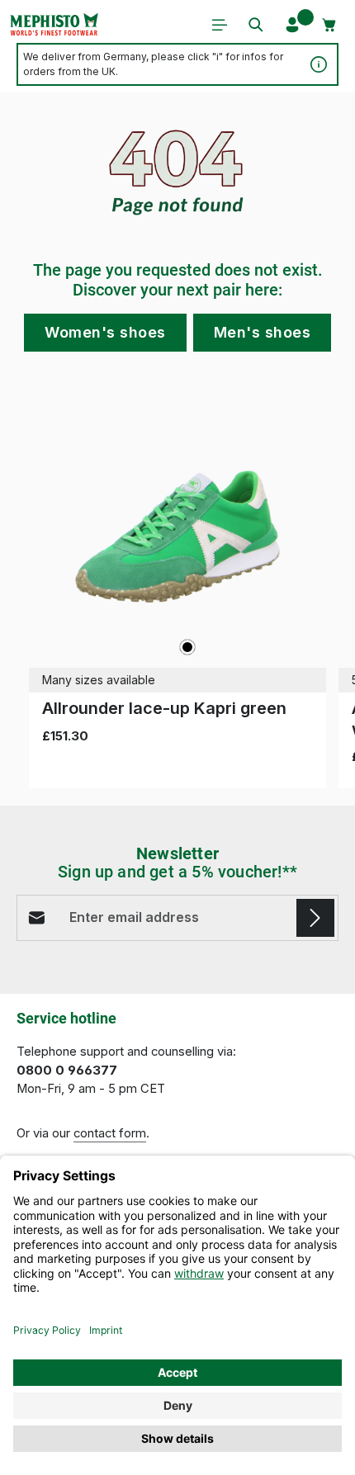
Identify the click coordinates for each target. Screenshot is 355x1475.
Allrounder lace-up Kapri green (164, 708)
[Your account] (292, 24)
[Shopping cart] (329, 24)
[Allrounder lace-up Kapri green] (177, 536)
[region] (177, 588)
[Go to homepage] (53, 24)
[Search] (255, 24)
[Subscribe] (315, 918)
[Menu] (219, 24)
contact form (109, 1133)
